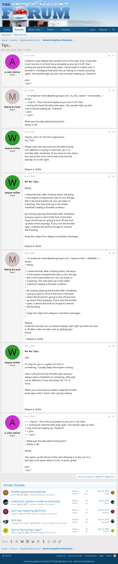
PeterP (14, 532)
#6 (113, 346)
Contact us (61, 555)
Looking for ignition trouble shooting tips (35, 501)
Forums (19, 29)
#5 (113, 253)
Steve (13, 504)
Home (7, 29)
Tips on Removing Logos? (26, 529)
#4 (113, 176)
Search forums (20, 34)
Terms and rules (75, 555)
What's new (34, 29)
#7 (113, 416)
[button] (43, 29)
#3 (113, 131)
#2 (113, 90)
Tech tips (16, 520)
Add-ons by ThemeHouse (84, 561)
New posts (6, 34)
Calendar (65, 29)
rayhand (14, 513)
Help (101, 555)
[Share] (109, 55)
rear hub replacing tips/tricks (28, 510)
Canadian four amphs (20, 523)
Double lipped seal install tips (28, 491)
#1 (113, 55)
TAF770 (7, 555)
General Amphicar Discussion (42, 494)
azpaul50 (105, 522)
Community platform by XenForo (48, 561)
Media (50, 29)
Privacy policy (91, 555)
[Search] (113, 29)
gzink (13, 494)
